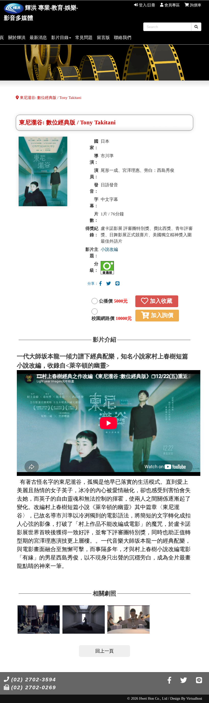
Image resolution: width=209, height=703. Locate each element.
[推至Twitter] (108, 283)
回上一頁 (104, 651)
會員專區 (171, 5)
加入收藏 (160, 301)
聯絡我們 (122, 37)
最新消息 (38, 37)
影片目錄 (60, 37)
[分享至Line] (117, 283)
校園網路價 (112, 318)
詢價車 (195, 5)
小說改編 (109, 249)
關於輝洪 (16, 37)
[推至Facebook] (100, 283)
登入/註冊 (146, 5)
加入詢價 (161, 316)
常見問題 (84, 37)
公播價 (113, 301)
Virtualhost (194, 698)
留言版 (103, 37)
